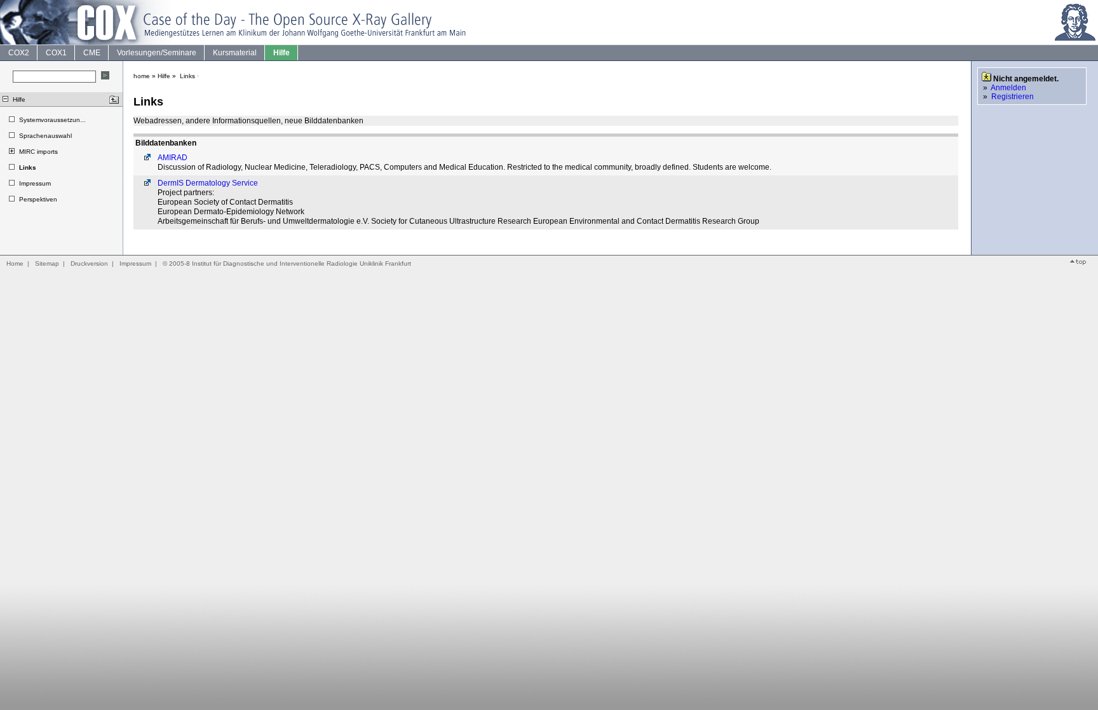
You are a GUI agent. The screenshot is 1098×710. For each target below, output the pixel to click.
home (141, 75)
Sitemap (47, 263)
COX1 (56, 52)
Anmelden (1008, 87)
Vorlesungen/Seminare (156, 52)
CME (91, 52)
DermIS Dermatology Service (208, 183)
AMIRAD (172, 157)
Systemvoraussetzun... (52, 119)
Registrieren (1012, 96)
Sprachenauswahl (45, 135)
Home (15, 263)
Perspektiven (38, 199)
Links (27, 167)
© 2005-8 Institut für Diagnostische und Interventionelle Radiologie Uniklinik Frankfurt (287, 263)
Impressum (35, 183)
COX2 (18, 52)
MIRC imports (38, 151)
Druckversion (89, 263)
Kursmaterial (235, 52)
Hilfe (281, 52)
